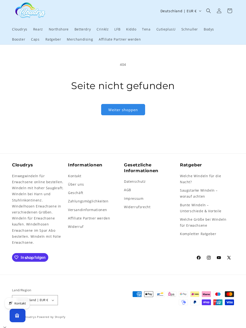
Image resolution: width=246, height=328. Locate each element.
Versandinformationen (87, 209)
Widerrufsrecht (137, 207)
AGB (127, 190)
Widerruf (76, 226)
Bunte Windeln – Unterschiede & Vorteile (200, 208)
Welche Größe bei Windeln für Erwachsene (203, 222)
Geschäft (75, 192)
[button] (208, 11)
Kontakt (74, 176)
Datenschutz (135, 181)
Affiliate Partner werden (89, 218)
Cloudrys (30, 317)
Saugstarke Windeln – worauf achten (199, 193)
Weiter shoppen (123, 109)
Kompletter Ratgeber (198, 233)
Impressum (133, 198)
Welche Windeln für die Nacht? (200, 179)
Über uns (76, 184)
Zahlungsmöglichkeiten (88, 201)
